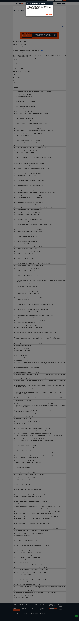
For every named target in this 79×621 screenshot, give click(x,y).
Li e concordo (49, 14)
